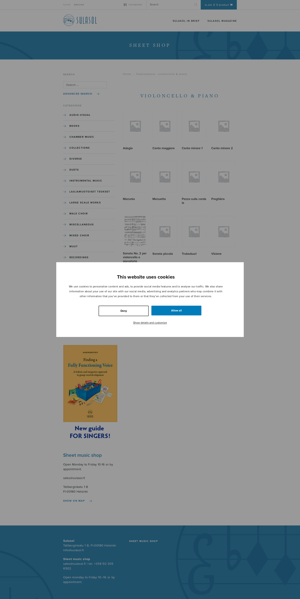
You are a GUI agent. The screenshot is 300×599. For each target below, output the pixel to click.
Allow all (176, 310)
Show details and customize (150, 322)
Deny (123, 311)
